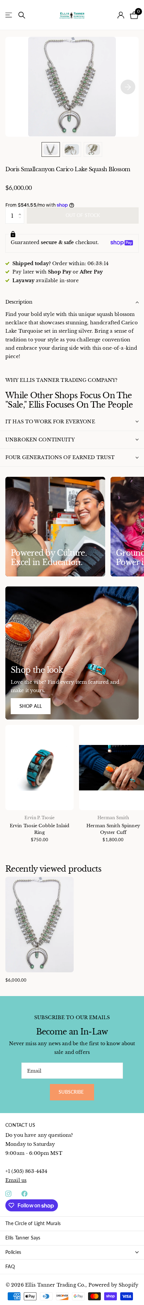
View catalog (9, 15)
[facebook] (24, 1194)
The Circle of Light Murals (33, 1223)
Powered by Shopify (113, 1285)
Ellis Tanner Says (23, 1237)
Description (18, 302)
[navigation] (51, 149)
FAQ (10, 1266)
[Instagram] (8, 1194)
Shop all (30, 706)
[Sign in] (121, 15)
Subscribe (72, 1092)
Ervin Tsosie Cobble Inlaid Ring (39, 829)
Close (72, 1252)
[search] (21, 15)
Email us (15, 1180)
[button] (21, 209)
